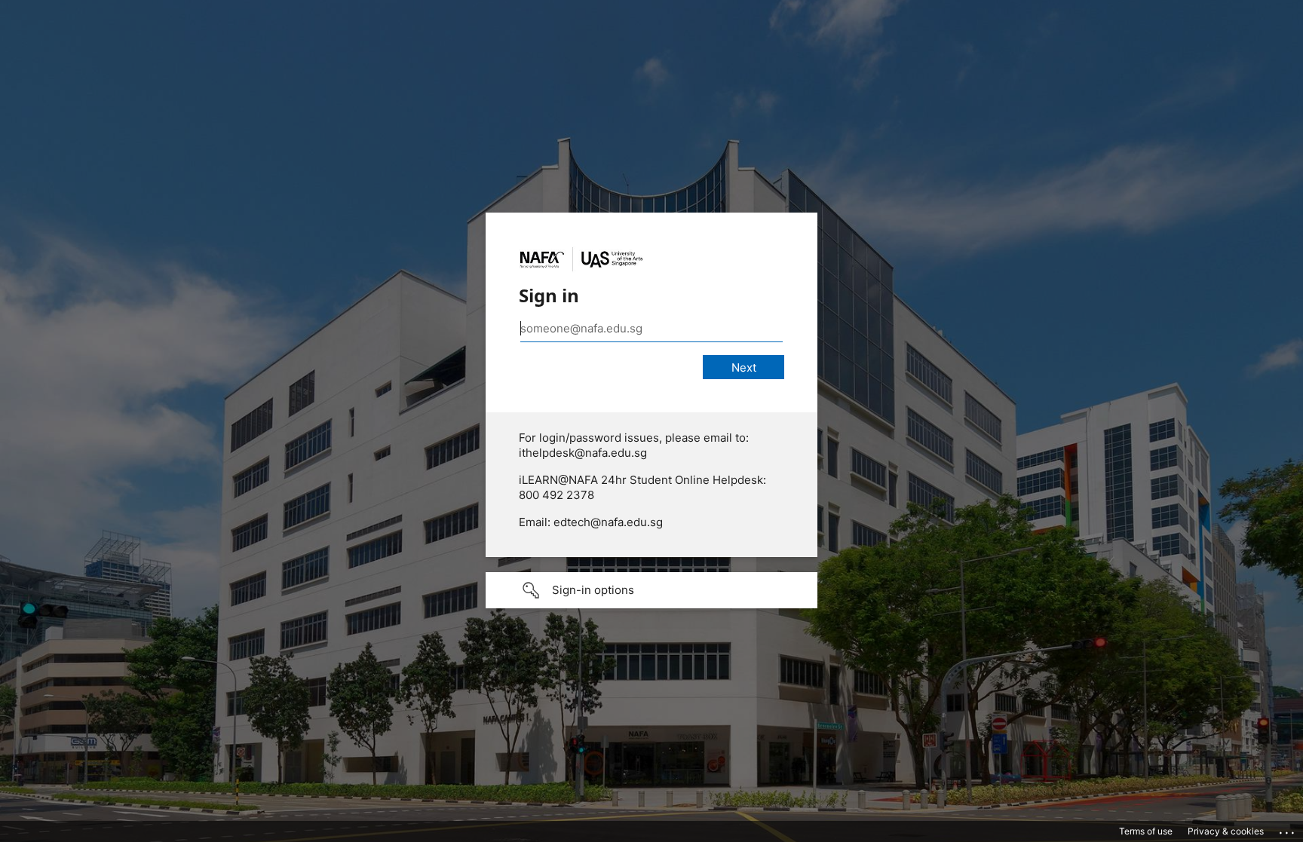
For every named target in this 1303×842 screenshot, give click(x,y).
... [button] (1288, 829)
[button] (651, 590)
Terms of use (1146, 831)
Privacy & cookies (1226, 831)
